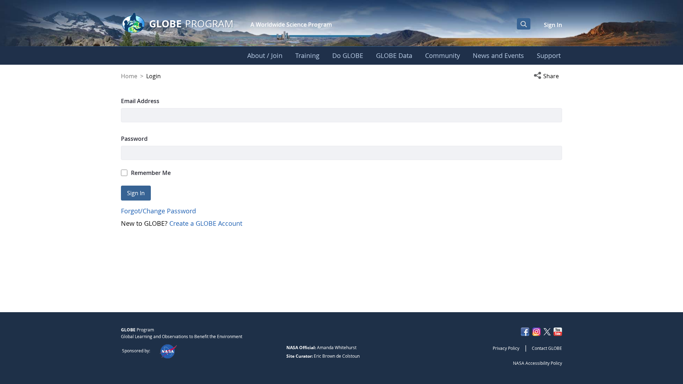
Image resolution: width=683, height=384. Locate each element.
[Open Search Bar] (523, 24)
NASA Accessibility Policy (537, 363)
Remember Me (151, 173)
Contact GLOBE (547, 348)
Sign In (553, 25)
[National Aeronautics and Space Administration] (168, 350)
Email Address (140, 101)
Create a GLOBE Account (205, 223)
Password (134, 139)
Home (129, 76)
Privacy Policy (506, 348)
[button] (548, 76)
